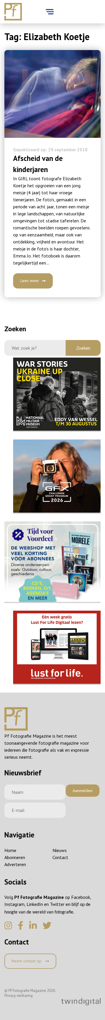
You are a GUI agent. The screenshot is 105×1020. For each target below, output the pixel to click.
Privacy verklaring (18, 995)
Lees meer (29, 280)
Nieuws (59, 850)
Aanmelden (82, 790)
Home (10, 850)
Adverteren (15, 864)
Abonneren (14, 857)
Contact (60, 857)
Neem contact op (27, 961)
